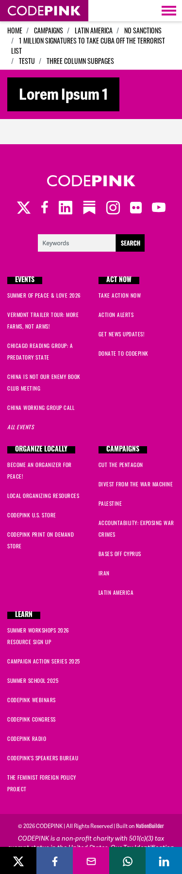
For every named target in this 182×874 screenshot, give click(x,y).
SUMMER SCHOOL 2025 (32, 680)
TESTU (27, 61)
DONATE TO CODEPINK (124, 353)
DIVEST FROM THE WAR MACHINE (136, 484)
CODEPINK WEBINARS (31, 700)
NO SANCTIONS (143, 30)
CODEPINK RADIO (26, 738)
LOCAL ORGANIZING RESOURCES (43, 495)
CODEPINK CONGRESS (31, 719)
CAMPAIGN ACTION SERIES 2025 (43, 661)
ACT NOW (119, 280)
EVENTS (24, 280)
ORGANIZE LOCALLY (41, 449)
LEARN (24, 615)
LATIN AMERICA (94, 30)
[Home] (44, 10)
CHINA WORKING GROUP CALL (40, 407)
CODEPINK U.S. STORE (31, 515)
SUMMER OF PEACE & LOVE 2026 (44, 295)
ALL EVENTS (20, 427)
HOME (14, 30)
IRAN (104, 573)
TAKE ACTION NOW (120, 295)
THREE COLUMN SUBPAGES (80, 61)
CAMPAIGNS (48, 30)
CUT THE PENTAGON (121, 464)
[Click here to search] (91, 242)
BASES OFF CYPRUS (120, 554)
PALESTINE (110, 503)
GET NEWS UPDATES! (122, 334)
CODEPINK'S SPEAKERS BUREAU (42, 758)
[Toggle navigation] (169, 10)
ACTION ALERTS (116, 314)
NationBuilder (150, 825)
